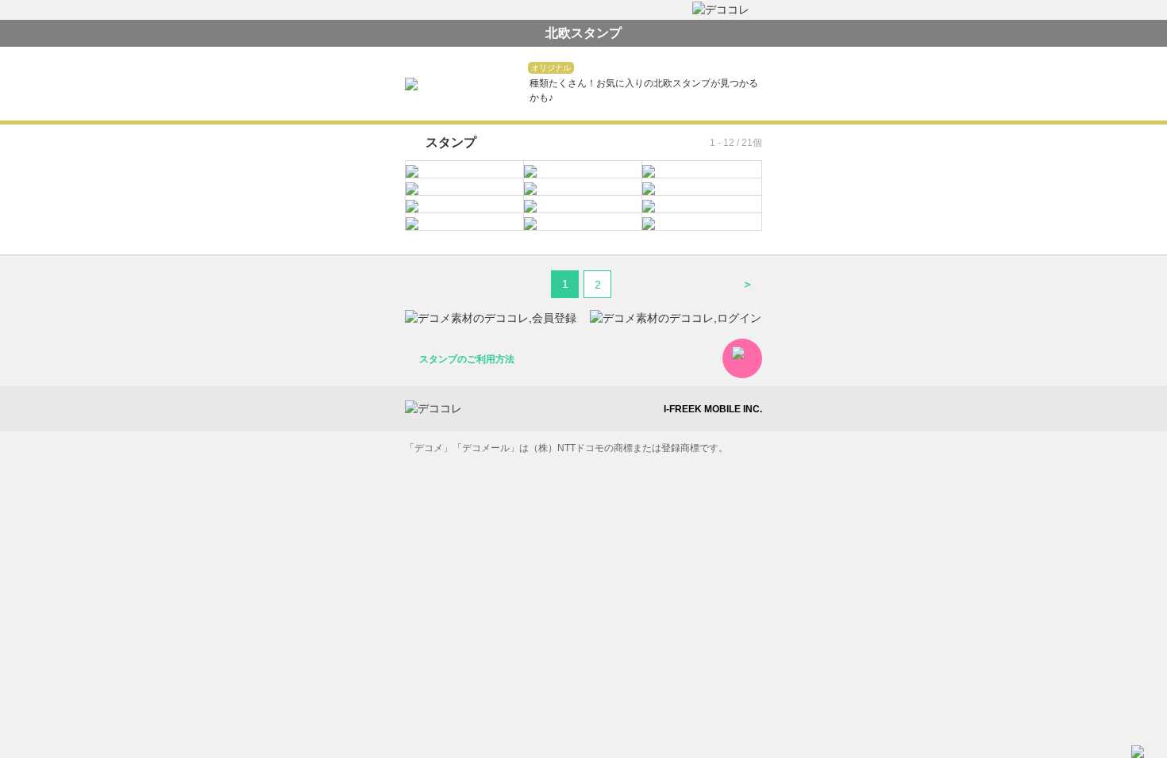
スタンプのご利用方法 (466, 359)
